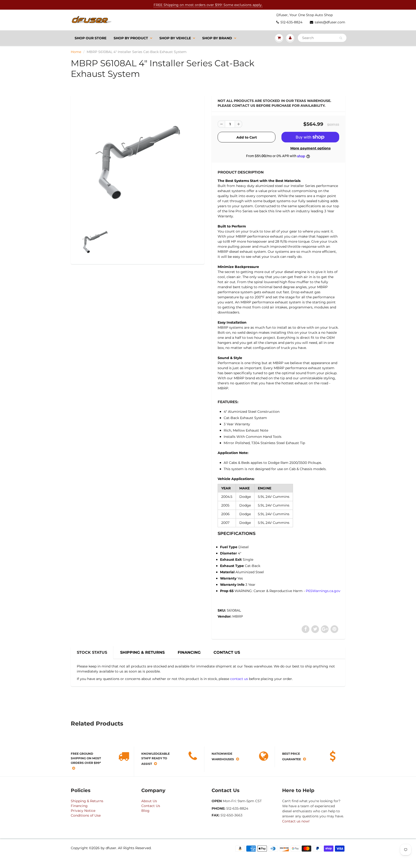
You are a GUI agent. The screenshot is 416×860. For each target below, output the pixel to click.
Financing (79, 806)
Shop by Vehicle (175, 38)
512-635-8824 (291, 22)
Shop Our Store (90, 38)
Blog (145, 810)
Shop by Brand (217, 38)
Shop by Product (131, 38)
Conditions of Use (86, 815)
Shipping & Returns (87, 801)
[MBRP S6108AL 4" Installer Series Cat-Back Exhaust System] (137, 160)
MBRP (237, 616)
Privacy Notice (83, 810)
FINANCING (189, 652)
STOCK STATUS (92, 652)
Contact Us (150, 806)
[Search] (340, 38)
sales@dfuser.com (330, 22)
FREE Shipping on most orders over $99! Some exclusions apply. (208, 5)
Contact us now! (296, 821)
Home (76, 52)
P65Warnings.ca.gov (323, 591)
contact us (239, 679)
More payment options (310, 148)
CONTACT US (227, 652)
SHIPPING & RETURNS (142, 652)
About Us (149, 801)
